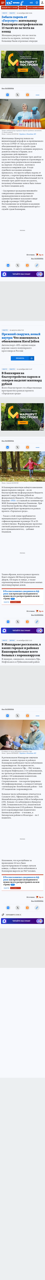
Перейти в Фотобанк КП (27, 134)
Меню (2, 2)
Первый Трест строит (10, 7)
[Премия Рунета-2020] (21, 3)
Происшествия (14, 962)
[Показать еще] (37, 94)
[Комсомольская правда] (12, 3)
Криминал (9, 1192)
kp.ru (41, 252)
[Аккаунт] (42, 2)
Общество (13, 13)
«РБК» (13, 498)
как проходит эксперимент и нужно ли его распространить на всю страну (22, 590)
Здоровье (12, 635)
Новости (23, 7)
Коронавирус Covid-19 (13, 907)
